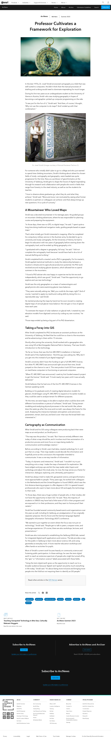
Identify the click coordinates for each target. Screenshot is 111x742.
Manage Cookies (71, 736)
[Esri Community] (4, 717)
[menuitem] (23, 704)
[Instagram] (8, 717)
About (63, 7)
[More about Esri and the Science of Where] (8, 705)
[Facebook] (4, 713)
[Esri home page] (4, 2)
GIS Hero (54, 16)
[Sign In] (108, 2)
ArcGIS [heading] (18, 700)
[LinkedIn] (12, 713)
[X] (8, 713)
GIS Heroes (53, 580)
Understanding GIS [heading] (55, 700)
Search (96, 7)
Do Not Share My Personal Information (92, 736)
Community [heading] (36, 700)
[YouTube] (12, 717)
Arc (44, 16)
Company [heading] (68, 700)
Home (56, 7)
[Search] (103, 2)
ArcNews (5, 7)
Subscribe (106, 7)
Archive (71, 7)
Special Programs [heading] (88, 700)
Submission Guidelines (84, 7)
